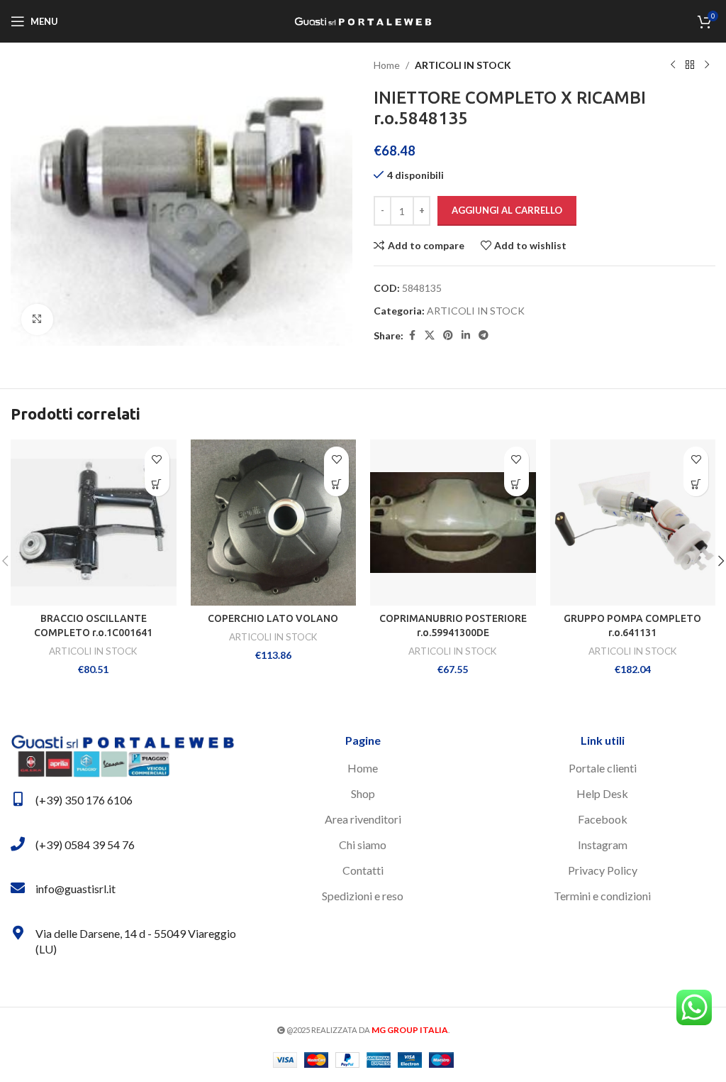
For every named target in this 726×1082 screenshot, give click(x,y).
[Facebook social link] (411, 335)
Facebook (602, 819)
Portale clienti (603, 768)
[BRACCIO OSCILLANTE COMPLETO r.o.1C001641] (94, 522)
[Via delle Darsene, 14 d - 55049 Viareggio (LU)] (18, 933)
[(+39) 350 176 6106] (18, 799)
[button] (157, 483)
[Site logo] (363, 20)
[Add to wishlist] (157, 459)
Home (387, 65)
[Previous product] (672, 65)
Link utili (603, 740)
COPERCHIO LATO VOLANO (273, 618)
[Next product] (706, 65)
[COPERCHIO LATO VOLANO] (274, 522)
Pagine (363, 740)
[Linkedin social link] (465, 335)
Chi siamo (362, 844)
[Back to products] (689, 65)
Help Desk (602, 793)
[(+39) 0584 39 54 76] (18, 844)
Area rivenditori (363, 819)
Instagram (602, 844)
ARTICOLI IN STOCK (463, 65)
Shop (363, 793)
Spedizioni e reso (362, 895)
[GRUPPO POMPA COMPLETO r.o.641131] (633, 522)
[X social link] (429, 335)
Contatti (363, 870)
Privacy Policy (602, 870)
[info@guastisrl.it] (18, 888)
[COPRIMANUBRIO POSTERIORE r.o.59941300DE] (453, 522)
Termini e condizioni (602, 895)
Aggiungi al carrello (507, 210)
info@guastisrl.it (75, 888)
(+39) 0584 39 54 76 (85, 844)
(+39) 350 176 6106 (84, 800)
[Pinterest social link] (448, 335)
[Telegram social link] (483, 335)
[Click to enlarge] (37, 320)
